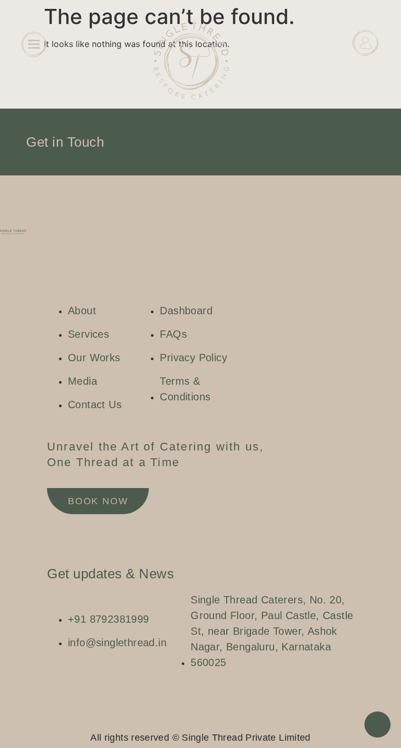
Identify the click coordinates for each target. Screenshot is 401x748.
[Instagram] (180, 720)
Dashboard (366, 68)
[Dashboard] (365, 43)
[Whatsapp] (211, 720)
